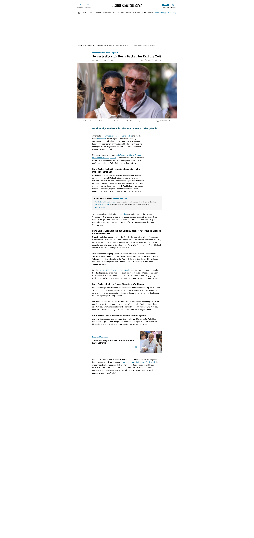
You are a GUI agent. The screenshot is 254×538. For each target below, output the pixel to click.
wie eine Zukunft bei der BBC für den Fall (139, 362)
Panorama (90, 45)
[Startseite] (127, 5)
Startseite (80, 45)
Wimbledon (101, 138)
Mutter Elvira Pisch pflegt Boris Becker (115, 270)
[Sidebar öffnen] (79, 13)
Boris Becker (101, 45)
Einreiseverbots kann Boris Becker (118, 136)
